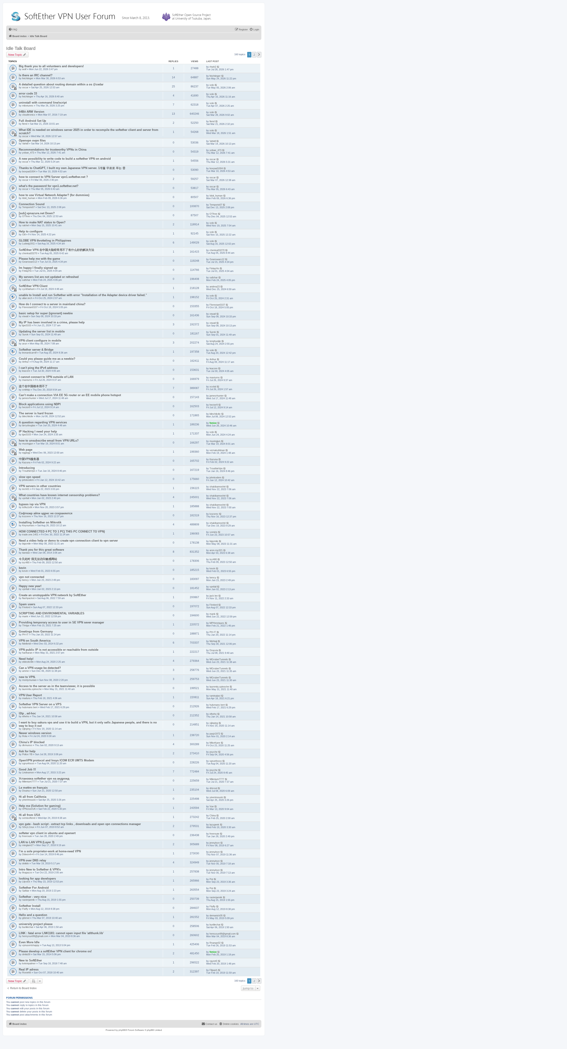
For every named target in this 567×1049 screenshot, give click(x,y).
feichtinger (27, 78)
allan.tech (27, 298)
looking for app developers (37, 878)
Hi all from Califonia (32, 796)
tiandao (26, 552)
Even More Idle (29, 942)
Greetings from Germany (36, 631)
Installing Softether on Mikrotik (40, 522)
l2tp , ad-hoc (27, 713)
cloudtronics (28, 114)
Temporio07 (28, 207)
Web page (25, 449)
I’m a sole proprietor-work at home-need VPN (50, 851)
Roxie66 (26, 972)
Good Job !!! (27, 769)
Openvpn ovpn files (32, 140)
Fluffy (25, 909)
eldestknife (28, 661)
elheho (25, 716)
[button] (259, 54)
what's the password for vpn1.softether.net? (48, 186)
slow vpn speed (29, 477)
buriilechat (27, 927)
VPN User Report (30, 695)
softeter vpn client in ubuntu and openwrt (47, 833)
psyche (213, 751)
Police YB (27, 754)
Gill (23, 234)
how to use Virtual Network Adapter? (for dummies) (54, 195)
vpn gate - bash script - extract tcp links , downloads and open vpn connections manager (80, 824)
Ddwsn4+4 (28, 854)
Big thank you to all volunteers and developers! (51, 66)
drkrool (213, 788)
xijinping (26, 728)
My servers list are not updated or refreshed (49, 277)
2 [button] (254, 55)
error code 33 (28, 93)
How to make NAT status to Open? (42, 222)
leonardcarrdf (29, 352)
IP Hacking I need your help (38, 431)
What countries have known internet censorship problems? (59, 495)
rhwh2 (213, 66)
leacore (26, 370)
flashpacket (28, 598)
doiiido (25, 863)
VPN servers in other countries (40, 486)
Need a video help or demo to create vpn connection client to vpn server (68, 540)
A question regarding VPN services (43, 422)
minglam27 (28, 845)
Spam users (27, 604)
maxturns (27, 380)
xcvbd (213, 386)
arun (24, 343)
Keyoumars (28, 525)
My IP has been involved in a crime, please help (52, 322)
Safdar (25, 890)
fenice (213, 423)
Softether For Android (34, 887)
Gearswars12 (29, 261)
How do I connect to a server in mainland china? (52, 304)
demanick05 (216, 915)
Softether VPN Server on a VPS (40, 704)
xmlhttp (26, 389)
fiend (24, 123)
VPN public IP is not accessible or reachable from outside (58, 649)
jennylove (215, 842)
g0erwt (25, 918)
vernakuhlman (217, 450)
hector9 (26, 407)
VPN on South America (34, 640)
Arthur (25, 361)
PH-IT (25, 634)
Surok (25, 334)
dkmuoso (27, 745)
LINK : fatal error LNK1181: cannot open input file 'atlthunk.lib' (61, 933)
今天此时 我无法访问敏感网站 (38, 559)
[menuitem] (12, 29)
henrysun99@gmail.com (35, 936)
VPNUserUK (29, 808)
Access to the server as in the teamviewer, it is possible (57, 686)
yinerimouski (29, 799)
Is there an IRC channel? (35, 75)
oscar (25, 87)
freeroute (27, 836)
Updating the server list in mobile (42, 331)
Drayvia (214, 650)
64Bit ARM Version (31, 111)
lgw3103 (26, 325)
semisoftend (28, 818)
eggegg (26, 452)
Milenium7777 (29, 781)
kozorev (26, 516)
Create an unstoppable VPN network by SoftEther (52, 595)
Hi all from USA (29, 815)
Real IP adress (29, 969)
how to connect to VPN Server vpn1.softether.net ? (53, 177)
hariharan (27, 652)
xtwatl (25, 316)
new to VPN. (27, 677)
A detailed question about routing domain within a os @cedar (61, 84)
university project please (35, 924)
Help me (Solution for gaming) (39, 805)
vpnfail (25, 498)
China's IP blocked (32, 742)
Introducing (27, 467)
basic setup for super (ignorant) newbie (46, 313)
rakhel (25, 225)
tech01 (25, 489)
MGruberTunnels (219, 659)
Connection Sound (32, 204)
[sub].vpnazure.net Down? (37, 213)
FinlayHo (27, 270)
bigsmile (26, 543)
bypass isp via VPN (32, 504)
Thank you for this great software (41, 549)
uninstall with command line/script (43, 102)
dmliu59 (26, 954)
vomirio (213, 532)
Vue (212, 806)
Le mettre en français (33, 787)
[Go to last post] (218, 66)
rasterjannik (28, 899)
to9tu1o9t (27, 507)
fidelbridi (26, 643)
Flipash (213, 970)
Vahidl (25, 143)
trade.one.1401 (30, 534)
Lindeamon (28, 772)
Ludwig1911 (28, 243)
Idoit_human (28, 198)
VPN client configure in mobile (40, 340)
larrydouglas (28, 425)
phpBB (122, 1030)
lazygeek (214, 824)
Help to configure (31, 231)
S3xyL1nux (28, 827)
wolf (24, 69)
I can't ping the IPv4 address (38, 367)
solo (212, 85)
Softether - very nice (32, 896)
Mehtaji (213, 641)
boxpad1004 (28, 171)
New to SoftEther (30, 960)
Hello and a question (33, 915)
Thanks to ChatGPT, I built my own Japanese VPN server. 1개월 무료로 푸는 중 (72, 168)
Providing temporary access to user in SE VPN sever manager (61, 622)
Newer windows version (35, 733)
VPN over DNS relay (32, 860)
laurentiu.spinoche (32, 689)
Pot (211, 879)
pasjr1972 (215, 733)
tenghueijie (215, 341)
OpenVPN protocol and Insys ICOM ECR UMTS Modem (56, 760)
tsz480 (25, 562)
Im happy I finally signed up (38, 267)
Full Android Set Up (32, 120)
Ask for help (27, 751)
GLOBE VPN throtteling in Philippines (45, 240)
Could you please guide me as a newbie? (47, 358)
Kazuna (26, 462)
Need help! (26, 658)
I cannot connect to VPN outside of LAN (46, 377)
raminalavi (215, 695)
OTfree (26, 216)
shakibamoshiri (218, 486)
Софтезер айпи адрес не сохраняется (45, 513)
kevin (22, 568)
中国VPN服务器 (29, 459)
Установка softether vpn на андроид (44, 778)
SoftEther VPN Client (33, 286)
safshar (26, 280)
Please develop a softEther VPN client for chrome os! (55, 951)
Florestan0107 (30, 307)
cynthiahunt (28, 289)
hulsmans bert (29, 707)
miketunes (27, 105)
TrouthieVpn (28, 470)
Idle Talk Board (20, 48)
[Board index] (112, 15)
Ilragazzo (27, 872)
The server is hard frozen (36, 413)
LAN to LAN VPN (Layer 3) (36, 842)
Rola (24, 736)
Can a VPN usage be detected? (40, 668)
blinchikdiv (27, 416)
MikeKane (215, 742)
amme (25, 671)
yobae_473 (28, 152)
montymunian (29, 680)
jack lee (214, 595)
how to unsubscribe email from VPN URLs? (49, 440)
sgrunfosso (28, 763)
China (213, 815)
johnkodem (28, 480)
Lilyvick (26, 881)
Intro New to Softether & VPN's (40, 869)
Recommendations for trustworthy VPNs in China (52, 149)
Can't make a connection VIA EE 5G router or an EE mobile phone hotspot (70, 395)
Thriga (25, 625)
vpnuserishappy (30, 945)
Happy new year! (30, 586)
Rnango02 (215, 942)
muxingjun (27, 443)
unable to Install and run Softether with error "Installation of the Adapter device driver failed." (83, 295)
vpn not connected (31, 577)
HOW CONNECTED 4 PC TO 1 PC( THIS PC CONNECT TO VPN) (62, 531)
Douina (26, 790)
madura (26, 698)
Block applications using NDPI (40, 404)
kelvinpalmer (29, 963)
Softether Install (30, 906)
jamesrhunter (29, 398)
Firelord (26, 607)
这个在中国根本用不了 (33, 386)
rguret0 (213, 961)
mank (25, 616)
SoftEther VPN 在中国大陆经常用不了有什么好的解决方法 (56, 249)
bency (25, 580)
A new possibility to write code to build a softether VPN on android (65, 158)
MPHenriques (217, 623)
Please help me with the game (39, 258)
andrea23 (215, 286)
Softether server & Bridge (36, 349)
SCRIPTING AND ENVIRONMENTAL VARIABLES (51, 613)
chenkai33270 (29, 253)
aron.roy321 (216, 550)
